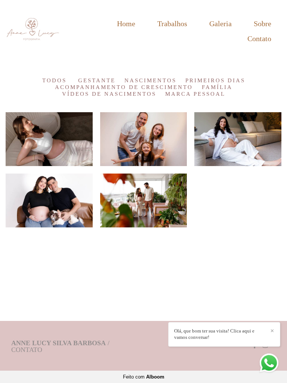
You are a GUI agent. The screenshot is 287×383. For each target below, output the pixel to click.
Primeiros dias (215, 80)
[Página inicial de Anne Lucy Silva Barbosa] (36, 31)
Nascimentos (150, 80)
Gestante (96, 80)
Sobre (262, 23)
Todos (54, 80)
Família (217, 87)
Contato (259, 38)
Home (126, 23)
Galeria (220, 23)
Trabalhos (172, 23)
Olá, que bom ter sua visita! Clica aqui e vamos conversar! (214, 334)
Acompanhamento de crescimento (124, 87)
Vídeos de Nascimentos (109, 94)
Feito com (143, 377)
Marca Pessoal (195, 94)
